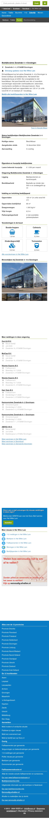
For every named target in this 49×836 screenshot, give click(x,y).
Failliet (12, 20)
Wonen (40, 12)
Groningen (16, 8)
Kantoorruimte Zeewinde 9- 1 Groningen (18, 414)
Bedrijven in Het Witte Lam (16, 538)
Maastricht (6, 696)
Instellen (8, 522)
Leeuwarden (6, 685)
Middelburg (6, 715)
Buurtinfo (18, 12)
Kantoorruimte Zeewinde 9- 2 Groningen (18, 402)
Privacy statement (35, 811)
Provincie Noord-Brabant (11, 651)
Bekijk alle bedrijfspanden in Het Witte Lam (19, 94)
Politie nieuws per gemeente (12, 756)
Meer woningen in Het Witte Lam (14, 439)
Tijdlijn (10, 12)
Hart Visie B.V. (7, 390)
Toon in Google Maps (39, 128)
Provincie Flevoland (9, 632)
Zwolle (4, 707)
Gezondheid (6, 15)
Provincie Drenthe (8, 628)
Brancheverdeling (29, 20)
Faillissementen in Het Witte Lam (18, 543)
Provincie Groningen (9, 643)
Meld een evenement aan (11, 734)
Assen (4, 677)
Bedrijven (5, 20)
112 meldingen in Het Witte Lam (18, 534)
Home (4, 12)
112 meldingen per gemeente (13, 753)
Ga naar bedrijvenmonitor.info (13, 789)
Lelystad (5, 681)
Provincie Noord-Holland (11, 655)
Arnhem (5, 689)
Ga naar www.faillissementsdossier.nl (16, 777)
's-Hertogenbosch (8, 700)
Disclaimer (22, 811)
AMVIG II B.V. (7, 427)
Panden (19, 20)
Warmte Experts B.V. (10, 365)
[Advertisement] (24, 44)
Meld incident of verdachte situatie (14, 726)
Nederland (6, 8)
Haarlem (5, 704)
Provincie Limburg (8, 647)
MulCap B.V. (7, 353)
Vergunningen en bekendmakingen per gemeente (20, 749)
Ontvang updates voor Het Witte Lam (20, 70)
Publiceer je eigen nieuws (11, 730)
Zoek (36, 3)
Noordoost (25, 8)
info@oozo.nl (29, 808)
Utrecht (4, 711)
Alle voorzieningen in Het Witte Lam (15, 254)
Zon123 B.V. (6, 341)
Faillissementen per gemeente (13, 745)
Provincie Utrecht (8, 662)
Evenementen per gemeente (12, 764)
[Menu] (44, 3)
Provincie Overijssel (9, 659)
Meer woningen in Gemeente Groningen (17, 444)
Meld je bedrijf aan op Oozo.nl (13, 738)
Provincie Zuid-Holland (10, 670)
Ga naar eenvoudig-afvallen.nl (13, 800)
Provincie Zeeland (8, 666)
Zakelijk (32, 12)
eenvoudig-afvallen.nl (20, 583)
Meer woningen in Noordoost (13, 441)
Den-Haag (6, 719)
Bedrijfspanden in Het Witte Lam (18, 551)
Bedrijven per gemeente (11, 760)
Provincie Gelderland (9, 640)
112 (25, 12)
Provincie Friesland (9, 636)
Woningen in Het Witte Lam (16, 547)
